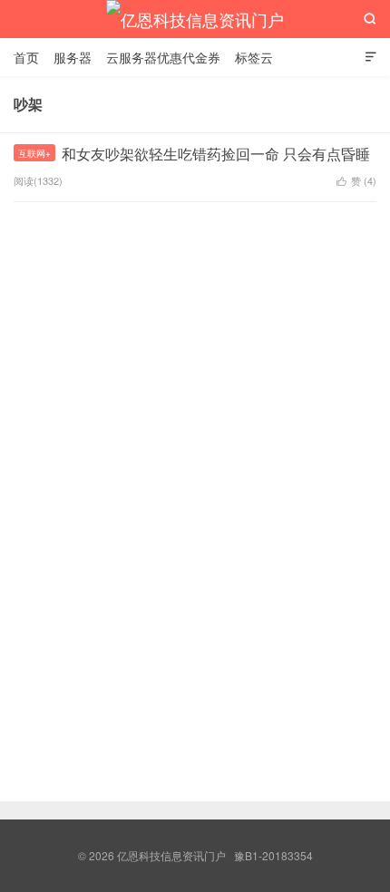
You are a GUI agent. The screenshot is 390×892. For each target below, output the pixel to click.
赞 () (356, 180)
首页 (26, 57)
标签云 (254, 57)
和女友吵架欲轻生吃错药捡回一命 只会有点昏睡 (216, 153)
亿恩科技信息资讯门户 (195, 19)
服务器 (73, 57)
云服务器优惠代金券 (163, 57)
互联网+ (34, 153)
